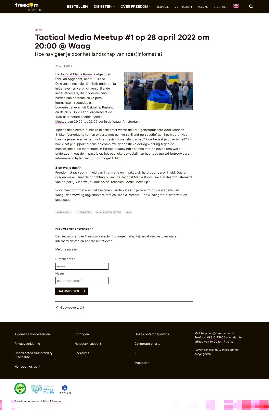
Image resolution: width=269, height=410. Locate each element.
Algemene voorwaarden (32, 334)
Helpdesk (163, 7)
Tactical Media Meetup (108, 212)
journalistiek (83, 212)
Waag (128, 212)
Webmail (203, 7)
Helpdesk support (87, 344)
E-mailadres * (65, 259)
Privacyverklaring (27, 344)
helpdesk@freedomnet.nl (217, 333)
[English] (236, 7)
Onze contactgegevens (151, 334)
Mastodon (141, 363)
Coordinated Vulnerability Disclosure (33, 355)
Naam (59, 273)
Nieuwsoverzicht (71, 307)
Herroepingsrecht (27, 366)
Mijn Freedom (183, 7)
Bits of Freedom (53, 401)
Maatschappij (64, 212)
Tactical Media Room (76, 74)
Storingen (220, 7)
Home (39, 30)
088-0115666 (216, 337)
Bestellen (77, 6)
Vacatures (81, 353)
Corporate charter (148, 344)
